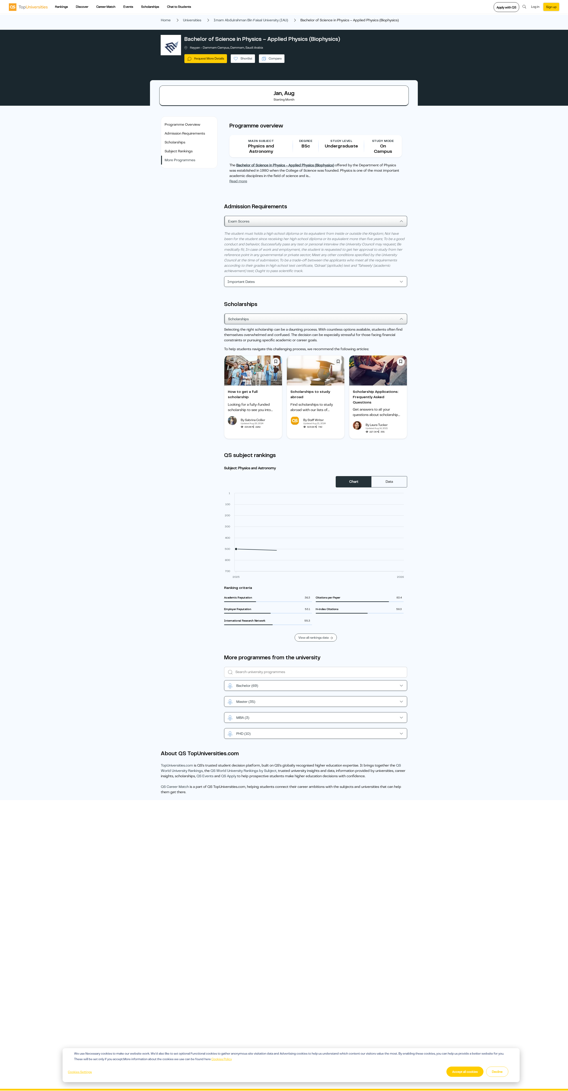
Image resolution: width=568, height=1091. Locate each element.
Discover (82, 7)
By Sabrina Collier (253, 420)
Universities (192, 20)
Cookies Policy (221, 1059)
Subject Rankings (179, 151)
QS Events (205, 776)
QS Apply (228, 776)
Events (128, 7)
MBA (242, 717)
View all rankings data (313, 638)
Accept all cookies (465, 1072)
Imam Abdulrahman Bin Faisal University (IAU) (251, 20)
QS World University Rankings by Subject (243, 771)
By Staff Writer (313, 420)
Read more (238, 181)
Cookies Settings (80, 1072)
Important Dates (241, 282)
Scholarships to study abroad (310, 394)
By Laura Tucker (377, 425)
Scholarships (150, 7)
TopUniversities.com (177, 765)
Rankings (61, 7)
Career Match (105, 7)
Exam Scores (238, 221)
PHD (243, 733)
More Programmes (180, 160)
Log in (535, 7)
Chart (353, 481)
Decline (497, 1072)
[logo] (28, 7)
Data (389, 481)
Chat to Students (179, 7)
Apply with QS (506, 7)
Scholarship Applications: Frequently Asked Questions (375, 397)
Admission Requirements (185, 133)
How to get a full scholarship (243, 394)
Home (166, 20)
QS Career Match (175, 787)
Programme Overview (182, 124)
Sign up (551, 7)
